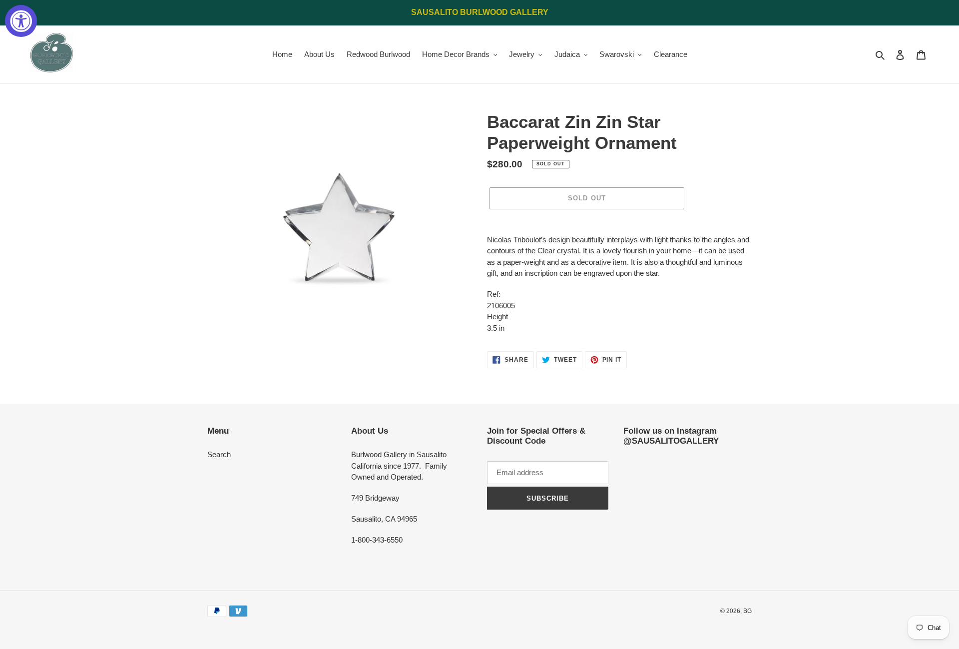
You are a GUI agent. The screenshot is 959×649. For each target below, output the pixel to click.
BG (747, 611)
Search (219, 454)
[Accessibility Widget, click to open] (21, 21)
